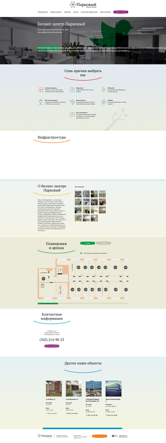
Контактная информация (89, 12)
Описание (67, 12)
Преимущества (43, 12)
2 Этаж (87, 243)
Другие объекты (105, 12)
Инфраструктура (55, 12)
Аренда (75, 12)
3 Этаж (103, 243)
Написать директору (99, 436)
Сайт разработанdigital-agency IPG (123, 436)
